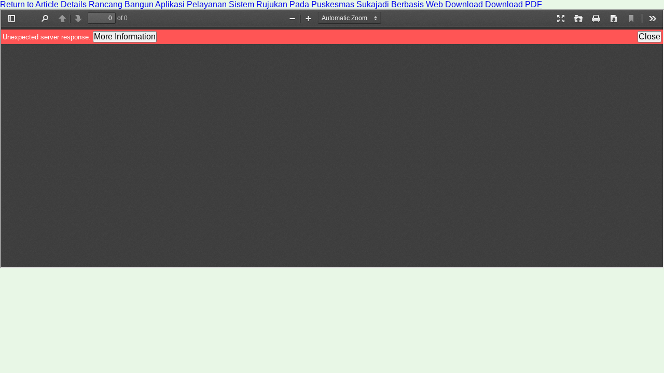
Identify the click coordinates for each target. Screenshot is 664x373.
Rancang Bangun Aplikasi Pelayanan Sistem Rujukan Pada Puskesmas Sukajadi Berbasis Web (267, 4)
